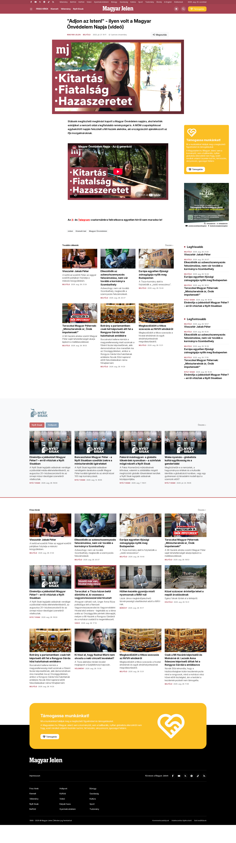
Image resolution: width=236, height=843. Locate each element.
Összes (168, 245)
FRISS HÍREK (42, 9)
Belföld (73, 2)
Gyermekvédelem (101, 2)
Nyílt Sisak (78, 9)
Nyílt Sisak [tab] (37, 425)
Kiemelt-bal (81, 231)
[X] (40, 2)
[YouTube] (35, 2)
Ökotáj (159, 2)
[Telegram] (44, 2)
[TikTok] (48, 2)
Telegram (84, 219)
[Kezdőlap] (118, 9)
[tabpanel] (118, 459)
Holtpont (63, 788)
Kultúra (133, 2)
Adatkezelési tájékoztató (182, 820)
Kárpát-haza (65, 804)
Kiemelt (54, 9)
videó (70, 231)
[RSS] (53, 2)
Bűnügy (114, 2)
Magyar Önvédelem (98, 231)
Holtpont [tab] (52, 425)
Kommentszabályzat (160, 820)
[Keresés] (183, 8)
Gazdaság (124, 2)
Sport (140, 2)
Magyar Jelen (74, 35)
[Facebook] (31, 2)
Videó (89, 2)
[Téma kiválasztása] (176, 8)
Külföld (81, 2)
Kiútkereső (178, 2)
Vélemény (64, 2)
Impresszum (35, 776)
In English (168, 2)
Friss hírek (34, 788)
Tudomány (149, 2)
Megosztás (161, 34)
